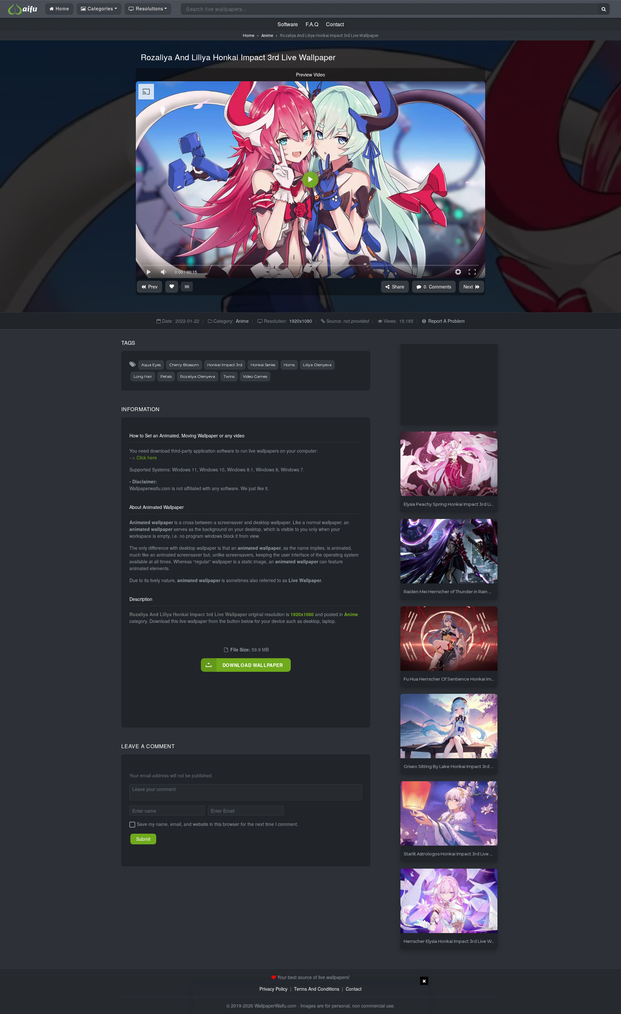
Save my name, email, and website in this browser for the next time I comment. (217, 824)
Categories (99, 8)
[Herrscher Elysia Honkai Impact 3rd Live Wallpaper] (448, 901)
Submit (143, 839)
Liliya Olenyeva (317, 364)
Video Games (255, 376)
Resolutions (148, 8)
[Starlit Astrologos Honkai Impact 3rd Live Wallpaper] (448, 813)
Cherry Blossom (184, 364)
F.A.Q (312, 24)
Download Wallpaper (253, 665)
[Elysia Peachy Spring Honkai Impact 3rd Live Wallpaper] (448, 464)
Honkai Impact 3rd (224, 364)
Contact (335, 24)
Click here (146, 457)
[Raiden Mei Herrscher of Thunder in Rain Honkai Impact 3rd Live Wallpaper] (448, 551)
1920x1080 (300, 321)
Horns (289, 364)
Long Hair (143, 376)
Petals (166, 376)
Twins (228, 376)
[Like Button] (171, 287)
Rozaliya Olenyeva (197, 376)
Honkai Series (263, 364)
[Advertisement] (247, 692)
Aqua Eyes (151, 364)
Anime (267, 35)
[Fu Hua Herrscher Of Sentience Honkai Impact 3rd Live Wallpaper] (448, 638)
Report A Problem (446, 321)
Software (288, 24)
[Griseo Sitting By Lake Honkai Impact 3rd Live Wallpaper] (448, 726)
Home (61, 8)
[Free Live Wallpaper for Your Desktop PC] (22, 8)
